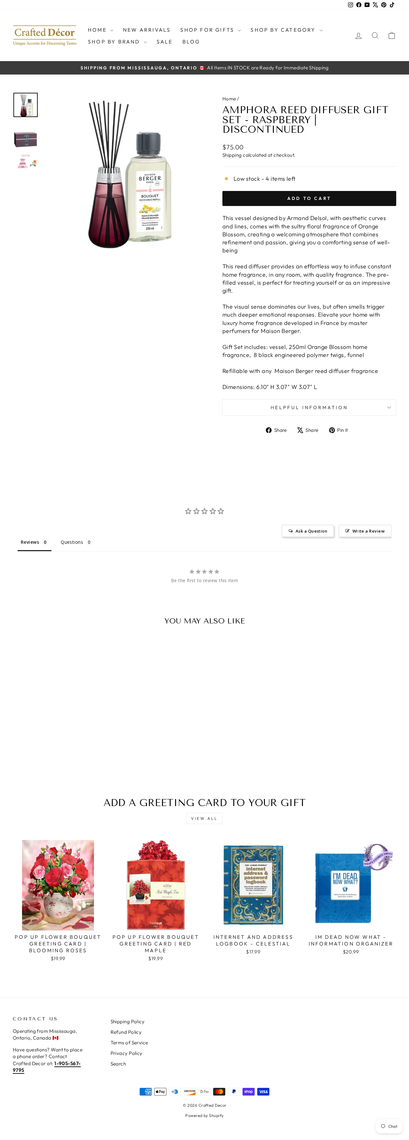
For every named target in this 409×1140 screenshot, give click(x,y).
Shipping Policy (128, 1021)
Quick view (58, 724)
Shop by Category (284, 30)
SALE (165, 41)
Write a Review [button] (368, 531)
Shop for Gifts (208, 30)
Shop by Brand (115, 41)
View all (204, 818)
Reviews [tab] (30, 542)
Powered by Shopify (204, 1115)
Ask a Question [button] (311, 531)
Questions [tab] (72, 542)
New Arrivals (147, 30)
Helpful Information (309, 407)
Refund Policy (126, 1032)
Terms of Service (129, 1043)
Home (98, 30)
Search (118, 1064)
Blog (191, 41)
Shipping (232, 155)
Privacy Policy (127, 1053)
